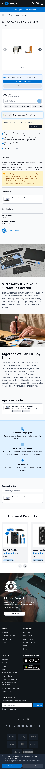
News (25, 649)
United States (10, 766)
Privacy (4, 666)
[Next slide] (25, 566)
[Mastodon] (27, 726)
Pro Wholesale (28, 636)
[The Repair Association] (39, 726)
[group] (5, 49)
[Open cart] (37, 3)
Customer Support (8, 636)
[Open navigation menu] (2, 3)
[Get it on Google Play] (31, 667)
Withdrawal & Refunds (9, 673)
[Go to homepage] (12, 3)
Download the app (31, 655)
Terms (4, 669)
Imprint (4, 663)
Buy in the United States (22, 81)
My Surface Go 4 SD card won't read (17, 106)
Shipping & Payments (9, 679)
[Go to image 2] (23, 68)
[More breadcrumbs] (3, 15)
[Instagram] (18, 726)
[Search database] (33, 3)
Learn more (15, 614)
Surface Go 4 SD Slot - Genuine (17, 15)
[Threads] (35, 726)
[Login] (42, 3)
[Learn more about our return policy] (17, 148)
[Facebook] (10, 726)
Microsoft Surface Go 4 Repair (22, 406)
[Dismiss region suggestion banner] (42, 756)
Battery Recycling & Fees (10, 688)
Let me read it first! (10, 709)
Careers (4, 642)
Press (25, 646)
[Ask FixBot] (39, 101)
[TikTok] (6, 726)
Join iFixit (35, 126)
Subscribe (38, 705)
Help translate (21, 719)
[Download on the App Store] (31, 660)
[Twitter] (14, 726)
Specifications (7, 209)
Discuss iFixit (6, 639)
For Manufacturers (29, 642)
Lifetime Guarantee (8, 676)
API (3, 646)
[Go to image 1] (21, 68)
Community (27, 632)
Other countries (33, 766)
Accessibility (6, 659)
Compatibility (7, 191)
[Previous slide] (20, 566)
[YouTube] (22, 726)
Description (6, 157)
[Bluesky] (31, 726)
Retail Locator (28, 639)
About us (5, 632)
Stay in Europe (22, 86)
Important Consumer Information (9, 684)
